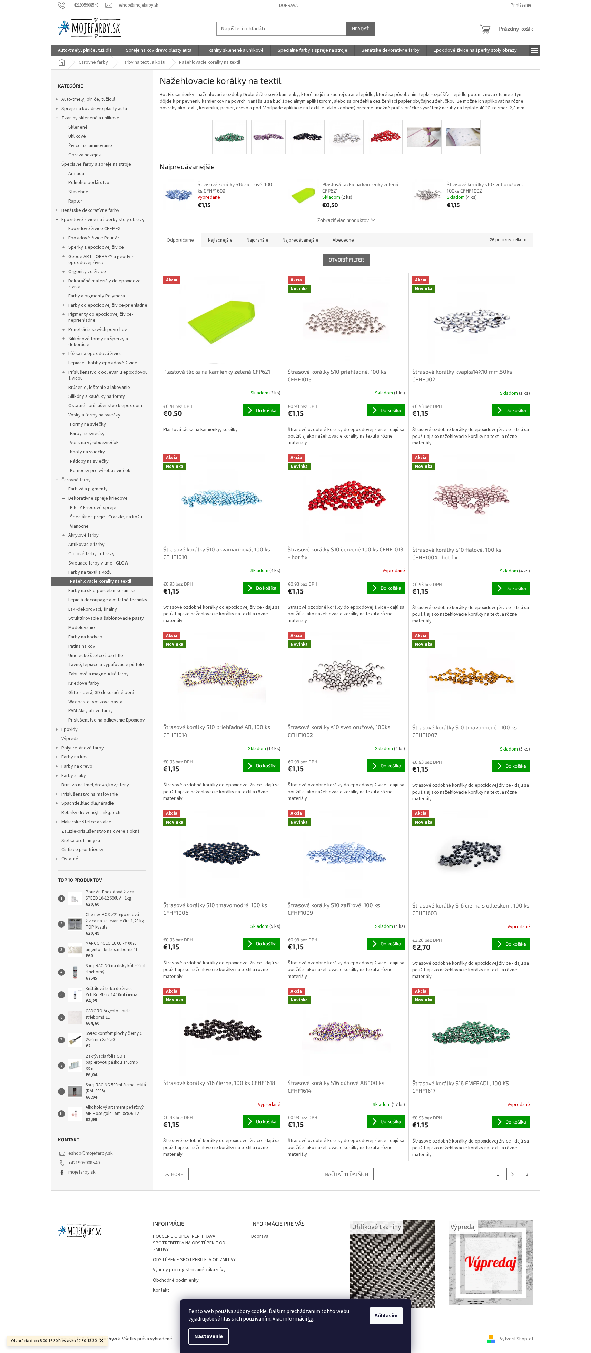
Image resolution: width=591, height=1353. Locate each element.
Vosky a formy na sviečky (94, 415)
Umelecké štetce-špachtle (95, 655)
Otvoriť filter (346, 260)
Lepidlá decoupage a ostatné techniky (107, 600)
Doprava (288, 5)
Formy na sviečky (88, 424)
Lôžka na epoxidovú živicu (95, 353)
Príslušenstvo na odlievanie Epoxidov (106, 720)
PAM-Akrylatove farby (90, 710)
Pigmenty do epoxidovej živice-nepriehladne (100, 317)
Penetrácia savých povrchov (97, 329)
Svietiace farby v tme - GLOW (98, 563)
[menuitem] (85, 50)
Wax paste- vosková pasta (95, 701)
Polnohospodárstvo (88, 182)
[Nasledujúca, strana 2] (512, 1174)
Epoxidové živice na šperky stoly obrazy (103, 219)
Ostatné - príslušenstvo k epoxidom (105, 405)
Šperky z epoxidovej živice (96, 247)
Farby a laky (73, 775)
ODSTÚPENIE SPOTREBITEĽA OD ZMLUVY (194, 1260)
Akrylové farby (83, 535)
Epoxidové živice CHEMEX (94, 228)
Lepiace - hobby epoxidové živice (102, 363)
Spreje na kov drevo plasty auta (94, 108)
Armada (76, 173)
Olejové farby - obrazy (91, 553)
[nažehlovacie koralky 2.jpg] (424, 129)
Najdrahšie (257, 240)
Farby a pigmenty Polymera (96, 296)
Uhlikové (77, 136)
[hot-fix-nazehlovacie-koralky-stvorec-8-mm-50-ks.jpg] (346, 137)
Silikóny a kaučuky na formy (96, 396)
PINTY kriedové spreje (93, 507)
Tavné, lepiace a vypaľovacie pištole (106, 664)
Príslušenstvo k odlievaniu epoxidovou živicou (108, 375)
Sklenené (78, 127)
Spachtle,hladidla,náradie (87, 803)
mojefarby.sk (82, 1172)
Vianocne (79, 526)
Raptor (75, 201)
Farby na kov (74, 757)
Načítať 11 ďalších (346, 1174)
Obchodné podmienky (176, 1280)
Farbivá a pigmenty (88, 489)
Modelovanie (81, 627)
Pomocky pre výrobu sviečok (100, 470)
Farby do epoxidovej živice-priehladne (107, 305)
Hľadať (360, 28)
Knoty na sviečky (87, 452)
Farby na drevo (76, 766)
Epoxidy (69, 729)
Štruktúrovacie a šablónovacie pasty (106, 618)
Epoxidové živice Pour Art (94, 238)
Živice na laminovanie (90, 145)
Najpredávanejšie (300, 240)
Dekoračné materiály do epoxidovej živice (105, 283)
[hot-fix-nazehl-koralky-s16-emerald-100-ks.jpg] (229, 137)
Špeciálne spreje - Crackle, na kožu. (106, 516)
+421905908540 (84, 1162)
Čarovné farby (76, 480)
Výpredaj (70, 738)
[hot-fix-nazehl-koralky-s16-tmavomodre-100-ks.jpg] (307, 137)
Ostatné (69, 858)
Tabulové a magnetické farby (98, 673)
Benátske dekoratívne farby (90, 210)
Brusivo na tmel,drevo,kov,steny (95, 785)
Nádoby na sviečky (89, 461)
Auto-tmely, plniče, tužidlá (88, 99)
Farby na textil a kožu (90, 572)
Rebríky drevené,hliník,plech (90, 812)
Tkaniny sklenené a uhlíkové (90, 118)
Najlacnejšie (220, 240)
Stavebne (78, 191)
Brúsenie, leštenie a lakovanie (99, 387)
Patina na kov (81, 646)
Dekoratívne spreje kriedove (98, 498)
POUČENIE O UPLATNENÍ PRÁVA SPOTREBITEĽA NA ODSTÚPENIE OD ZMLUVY (189, 1243)
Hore (177, 1174)
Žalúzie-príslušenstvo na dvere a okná (100, 831)
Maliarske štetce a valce (86, 821)
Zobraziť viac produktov (343, 220)
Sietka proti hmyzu (80, 840)
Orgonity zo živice (87, 271)
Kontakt (161, 1290)
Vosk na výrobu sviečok (94, 442)
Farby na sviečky (87, 433)
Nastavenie (208, 1336)
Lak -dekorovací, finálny (92, 609)
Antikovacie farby (86, 544)
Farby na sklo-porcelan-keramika (102, 590)
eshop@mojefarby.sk (90, 1153)
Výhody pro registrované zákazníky (189, 1270)
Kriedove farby (83, 683)
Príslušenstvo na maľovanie (89, 794)
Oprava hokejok (84, 154)
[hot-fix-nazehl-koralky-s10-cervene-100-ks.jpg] (385, 137)
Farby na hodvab (85, 637)
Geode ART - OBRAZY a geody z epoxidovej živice (101, 259)
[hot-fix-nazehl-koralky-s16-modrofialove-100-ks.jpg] (268, 137)
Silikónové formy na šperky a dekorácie (98, 341)
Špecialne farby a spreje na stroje (96, 164)
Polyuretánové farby (82, 748)
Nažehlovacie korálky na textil (100, 581)
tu (310, 1319)
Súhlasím (386, 1316)
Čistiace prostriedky (82, 849)
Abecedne (343, 240)
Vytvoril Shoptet (516, 1338)
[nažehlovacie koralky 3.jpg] (463, 129)
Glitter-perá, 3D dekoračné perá (101, 692)
